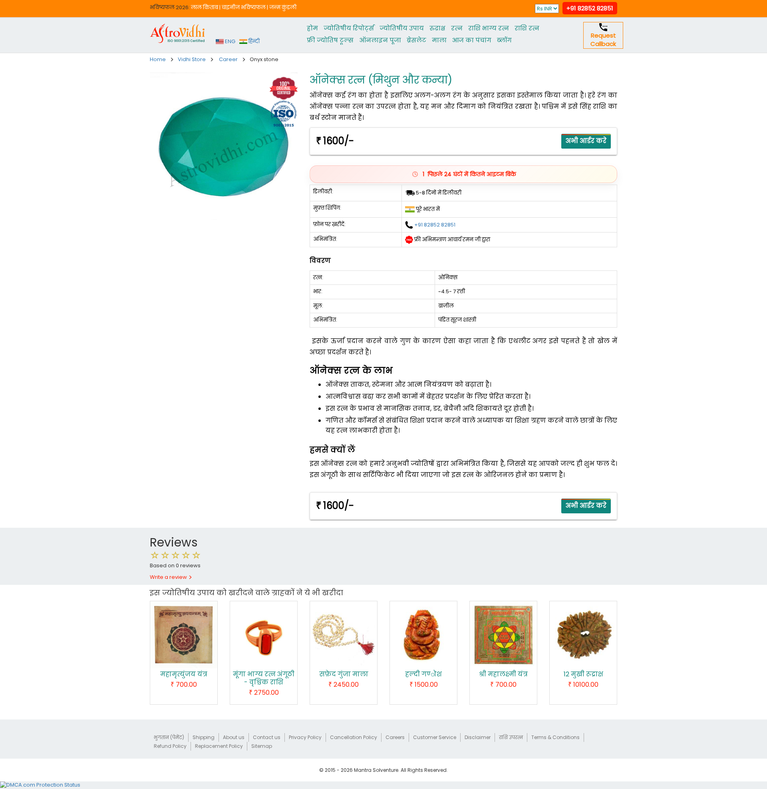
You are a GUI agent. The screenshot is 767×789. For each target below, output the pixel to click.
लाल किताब (204, 7)
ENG (229, 41)
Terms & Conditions (555, 737)
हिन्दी (253, 41)
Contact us (266, 737)
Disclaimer (478, 737)
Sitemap (261, 746)
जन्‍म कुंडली (282, 7)
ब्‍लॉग (504, 40)
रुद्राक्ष (437, 28)
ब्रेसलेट (416, 40)
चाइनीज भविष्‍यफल (244, 7)
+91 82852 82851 (589, 8)
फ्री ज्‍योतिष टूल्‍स (330, 40)
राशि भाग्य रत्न (488, 28)
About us (233, 737)
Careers (395, 737)
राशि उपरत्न (511, 737)
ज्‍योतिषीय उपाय (402, 28)
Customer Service (434, 737)
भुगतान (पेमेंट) (169, 737)
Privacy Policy (305, 737)
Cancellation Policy (353, 737)
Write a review (169, 577)
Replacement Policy (219, 746)
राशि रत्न (527, 28)
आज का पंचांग (471, 40)
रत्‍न (457, 28)
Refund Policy (170, 746)
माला (439, 40)
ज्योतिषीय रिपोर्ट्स (349, 28)
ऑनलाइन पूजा (380, 40)
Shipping (204, 737)
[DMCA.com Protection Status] (40, 785)
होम (312, 28)
